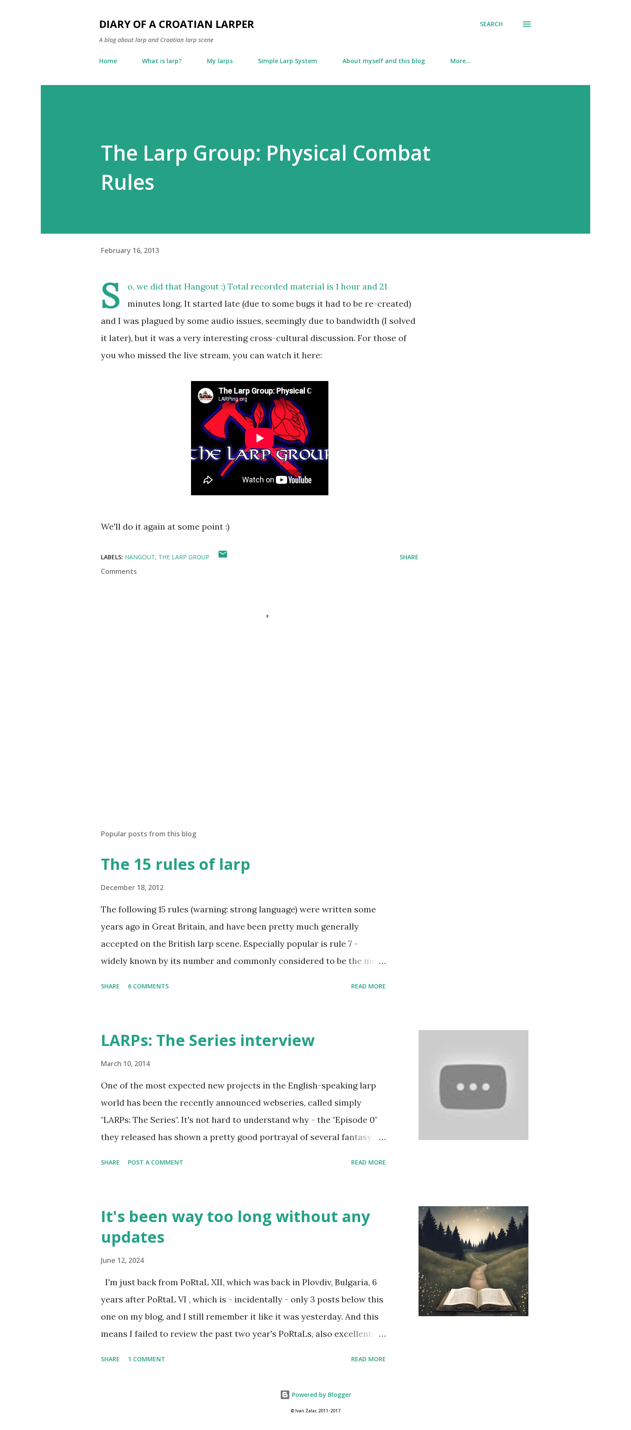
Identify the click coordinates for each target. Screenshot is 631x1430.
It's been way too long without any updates (235, 1226)
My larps (220, 61)
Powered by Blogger (320, 1394)
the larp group (183, 557)
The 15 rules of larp (175, 864)
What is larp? (162, 61)
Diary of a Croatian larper (176, 24)
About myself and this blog (384, 61)
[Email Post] (223, 557)
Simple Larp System (287, 61)
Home (108, 61)
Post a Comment (155, 1162)
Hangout (201, 286)
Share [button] (409, 557)
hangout (140, 557)
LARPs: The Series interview (208, 1040)
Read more (368, 986)
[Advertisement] (246, 722)
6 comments (148, 986)
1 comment (146, 1359)
